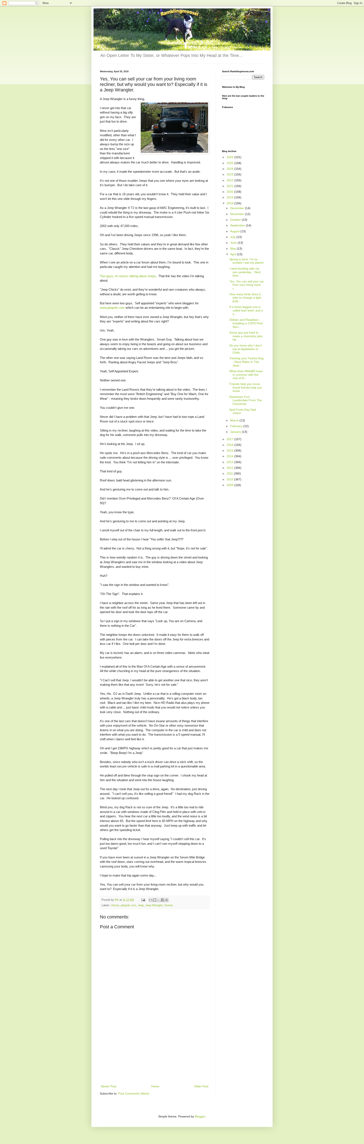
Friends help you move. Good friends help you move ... (245, 387)
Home (155, 1086)
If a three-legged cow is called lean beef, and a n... (246, 310)
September (238, 225)
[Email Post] (143, 899)
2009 (230, 485)
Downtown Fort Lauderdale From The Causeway (245, 400)
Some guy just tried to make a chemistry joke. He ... (246, 336)
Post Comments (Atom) (133, 1093)
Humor (115, 905)
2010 (230, 479)
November (237, 214)
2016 (230, 444)
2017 (230, 439)
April (233, 254)
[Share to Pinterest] (167, 900)
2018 (230, 203)
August (235, 231)
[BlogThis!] (155, 900)
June (234, 242)
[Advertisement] (154, 1052)
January (236, 431)
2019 (230, 197)
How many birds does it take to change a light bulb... (245, 298)
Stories (168, 905)
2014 (230, 456)
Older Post (201, 1086)
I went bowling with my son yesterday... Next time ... (245, 272)
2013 (230, 462)
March (235, 420)
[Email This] (151, 900)
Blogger (200, 1116)
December (237, 208)
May (233, 248)
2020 (230, 191)
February (236, 426)
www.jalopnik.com (113, 307)
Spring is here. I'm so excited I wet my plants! (246, 261)
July (233, 237)
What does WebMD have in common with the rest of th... (246, 374)
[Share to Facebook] (163, 900)
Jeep (141, 905)
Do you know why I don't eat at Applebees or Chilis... (245, 349)
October (236, 219)
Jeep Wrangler (154, 905)
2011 (230, 473)
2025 (230, 163)
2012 (230, 467)
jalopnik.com (128, 905)
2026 (230, 157)
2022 (230, 180)
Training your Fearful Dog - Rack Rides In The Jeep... (246, 362)
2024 (230, 168)
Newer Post (108, 1086)
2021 (230, 186)
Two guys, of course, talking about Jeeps (128, 276)
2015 (230, 450)
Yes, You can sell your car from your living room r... (246, 285)
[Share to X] (159, 900)
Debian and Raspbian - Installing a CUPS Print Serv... (246, 323)
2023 (230, 174)
